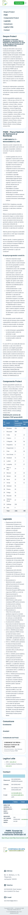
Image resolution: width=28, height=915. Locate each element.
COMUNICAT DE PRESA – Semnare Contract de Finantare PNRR (12, 745)
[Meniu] (25, 3)
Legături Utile (8, 27)
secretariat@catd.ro (16, 793)
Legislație (7, 21)
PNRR (6, 15)
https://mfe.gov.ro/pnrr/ (7, 838)
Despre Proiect (9, 12)
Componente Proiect (11, 18)
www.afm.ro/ (13, 762)
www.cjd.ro (9, 766)
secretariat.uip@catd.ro (17, 795)
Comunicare (8, 24)
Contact (7, 30)
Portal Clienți (19, 3)
